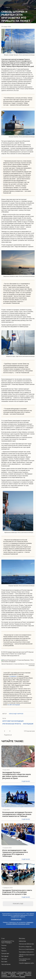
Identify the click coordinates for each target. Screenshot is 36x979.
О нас (3, 938)
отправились (13, 676)
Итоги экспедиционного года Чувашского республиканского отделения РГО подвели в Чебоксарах (15, 853)
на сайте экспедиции (13, 704)
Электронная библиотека (26, 944)
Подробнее (26, 781)
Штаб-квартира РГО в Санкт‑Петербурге (7, 941)
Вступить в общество (25, 946)
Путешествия (5, 953)
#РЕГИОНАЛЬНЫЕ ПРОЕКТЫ (11, 724)
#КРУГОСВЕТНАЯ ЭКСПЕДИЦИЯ (12, 721)
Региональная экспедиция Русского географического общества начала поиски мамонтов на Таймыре (17, 814)
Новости (7, 7)
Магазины (22, 938)
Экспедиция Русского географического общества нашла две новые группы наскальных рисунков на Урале (16, 775)
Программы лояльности (26, 952)
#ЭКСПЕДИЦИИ (28, 724)
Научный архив (5, 964)
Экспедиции (4, 956)
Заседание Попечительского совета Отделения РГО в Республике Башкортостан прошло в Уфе (17, 892)
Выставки (4, 961)
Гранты (3, 948)
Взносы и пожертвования (26, 949)
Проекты (3, 951)
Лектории (4, 959)
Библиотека (22, 941)
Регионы (3, 945)
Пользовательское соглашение (24, 959)
